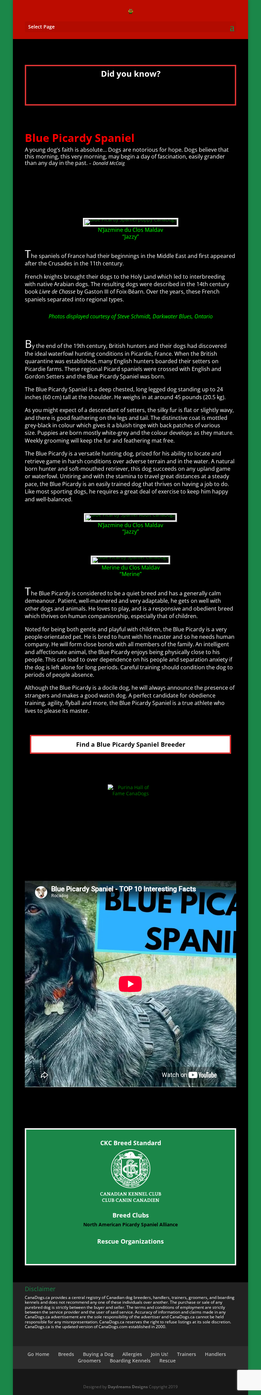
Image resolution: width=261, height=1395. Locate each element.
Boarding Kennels (130, 1360)
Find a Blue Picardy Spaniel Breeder (130, 744)
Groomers (89, 1360)
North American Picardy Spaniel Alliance (130, 1224)
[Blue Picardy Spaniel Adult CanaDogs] (130, 514)
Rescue (167, 1360)
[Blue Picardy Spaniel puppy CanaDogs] (130, 219)
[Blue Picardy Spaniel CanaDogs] (130, 557)
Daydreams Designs (128, 1387)
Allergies (132, 1354)
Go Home (38, 1354)
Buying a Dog (98, 1354)
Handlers (215, 1354)
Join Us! (159, 1354)
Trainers (186, 1354)
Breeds (66, 1354)
